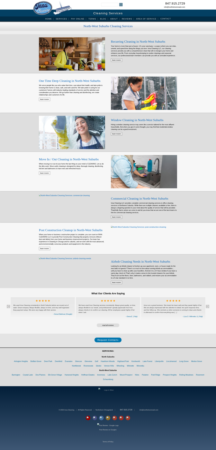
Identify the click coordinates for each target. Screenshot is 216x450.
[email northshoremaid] (88, 418)
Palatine (145, 375)
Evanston (68, 361)
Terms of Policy (108, 442)
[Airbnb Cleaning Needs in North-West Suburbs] (72, 259)
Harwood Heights (72, 375)
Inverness (101, 375)
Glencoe (78, 361)
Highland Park (123, 361)
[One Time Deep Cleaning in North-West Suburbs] (144, 93)
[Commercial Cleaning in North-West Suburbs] (72, 196)
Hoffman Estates (87, 375)
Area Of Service (146, 19)
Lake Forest (147, 361)
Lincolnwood (171, 361)
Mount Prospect (126, 375)
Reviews (127, 19)
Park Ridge (155, 375)
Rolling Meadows (186, 375)
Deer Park (48, 361)
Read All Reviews (108, 325)
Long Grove (184, 361)
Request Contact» (108, 340)
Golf (96, 361)
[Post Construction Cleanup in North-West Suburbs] (144, 227)
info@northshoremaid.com (174, 7)
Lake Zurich (112, 375)
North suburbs (108, 357)
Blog (103, 19)
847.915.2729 (175, 3)
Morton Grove (196, 361)
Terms (92, 19)
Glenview (88, 361)
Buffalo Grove (35, 361)
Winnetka (140, 366)
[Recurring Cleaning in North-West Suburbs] (72, 54)
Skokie (98, 366)
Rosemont (200, 375)
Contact (165, 19)
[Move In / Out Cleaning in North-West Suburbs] (144, 172)
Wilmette (130, 366)
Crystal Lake (28, 375)
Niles (137, 375)
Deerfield (58, 361)
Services (61, 19)
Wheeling (120, 366)
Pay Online (77, 19)
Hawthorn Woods (108, 361)
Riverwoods (88, 366)
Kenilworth (136, 361)
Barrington (16, 375)
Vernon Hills (109, 366)
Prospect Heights (170, 375)
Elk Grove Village (55, 375)
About (114, 19)
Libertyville (159, 361)
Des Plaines (40, 375)
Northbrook (76, 366)
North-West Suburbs (108, 370)
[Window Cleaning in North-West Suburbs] (72, 133)
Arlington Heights (21, 361)
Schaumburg (108, 379)
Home (48, 19)
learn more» (116, 60)
